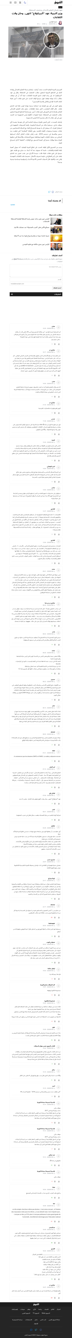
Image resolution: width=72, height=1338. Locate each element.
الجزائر (60, 7)
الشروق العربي (26, 1313)
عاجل (36, 1319)
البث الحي (43, 1319)
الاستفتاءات (28, 1319)
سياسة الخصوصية (17, 1319)
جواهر (28, 1309)
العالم (52, 1309)
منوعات (22, 1309)
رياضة (40, 1309)
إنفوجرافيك (15, 1309)
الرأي (34, 1309)
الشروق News (46, 1313)
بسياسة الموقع (18, 258)
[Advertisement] (36, 74)
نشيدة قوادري (53, 22)
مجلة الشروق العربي (54, 1319)
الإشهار (36, 1323)
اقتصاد (46, 1309)
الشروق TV (36, 1313)
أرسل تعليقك (57, 288)
